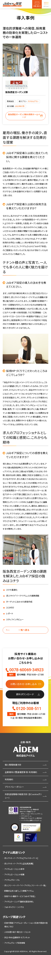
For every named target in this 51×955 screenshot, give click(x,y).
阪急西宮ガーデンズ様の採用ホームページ (24, 115)
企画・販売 (25, 748)
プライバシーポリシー (14, 786)
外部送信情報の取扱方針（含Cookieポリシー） (23, 796)
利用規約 (9, 779)
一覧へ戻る (23, 629)
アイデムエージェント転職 (14, 874)
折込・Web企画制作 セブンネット (17, 937)
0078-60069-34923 (26, 669)
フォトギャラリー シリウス (14, 907)
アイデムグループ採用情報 (14, 942)
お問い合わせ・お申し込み (23, 684)
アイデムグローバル (12, 879)
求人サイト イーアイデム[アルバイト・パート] (21, 858)
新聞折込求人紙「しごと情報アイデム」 (19, 890)
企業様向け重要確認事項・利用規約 (21, 772)
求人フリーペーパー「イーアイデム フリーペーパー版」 (25, 885)
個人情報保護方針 (13, 764)
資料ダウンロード (25, 694)
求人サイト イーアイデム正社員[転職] (18, 863)
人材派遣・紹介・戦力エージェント (17, 932)
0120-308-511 (28, 708)
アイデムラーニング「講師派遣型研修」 (19, 901)
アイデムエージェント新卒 (14, 869)
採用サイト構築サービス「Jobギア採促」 (19, 896)
